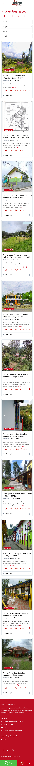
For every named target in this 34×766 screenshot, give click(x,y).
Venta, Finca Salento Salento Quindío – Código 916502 (15, 77)
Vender (17, 80)
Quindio (12, 95)
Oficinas (12, 498)
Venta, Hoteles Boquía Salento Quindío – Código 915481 (15, 316)
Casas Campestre (15, 379)
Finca (11, 80)
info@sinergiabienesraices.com (13, 730)
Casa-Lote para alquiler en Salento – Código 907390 (17, 554)
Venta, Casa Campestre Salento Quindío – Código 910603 (16, 375)
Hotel (11, 319)
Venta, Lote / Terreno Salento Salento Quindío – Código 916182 (16, 136)
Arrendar (17, 558)
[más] (14, 88)
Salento (7, 95)
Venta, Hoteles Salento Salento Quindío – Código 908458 (16, 435)
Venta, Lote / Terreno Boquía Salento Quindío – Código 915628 (16, 256)
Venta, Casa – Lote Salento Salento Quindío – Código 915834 (17, 196)
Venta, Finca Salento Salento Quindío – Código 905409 (15, 674)
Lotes (11, 140)
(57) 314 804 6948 (8, 724)
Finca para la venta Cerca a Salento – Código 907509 (17, 495)
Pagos (4, 739)
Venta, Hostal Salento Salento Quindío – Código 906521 (15, 614)
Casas (11, 200)
